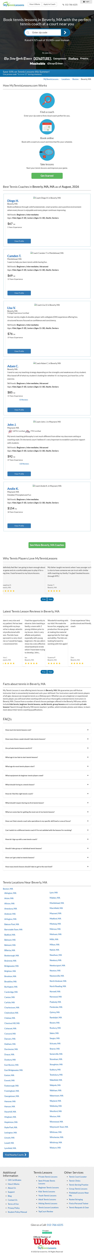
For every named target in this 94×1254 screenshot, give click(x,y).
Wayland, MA (55, 1101)
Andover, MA (10, 914)
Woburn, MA (55, 1148)
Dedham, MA (10, 1044)
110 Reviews (24, 464)
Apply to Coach (49, 4)
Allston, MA (9, 903)
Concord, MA (10, 1034)
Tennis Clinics (74, 1181)
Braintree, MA (10, 961)
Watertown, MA (56, 1096)
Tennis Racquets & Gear (79, 1207)
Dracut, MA (9, 1054)
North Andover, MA (58, 981)
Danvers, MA (9, 1039)
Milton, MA (54, 944)
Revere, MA (54, 1023)
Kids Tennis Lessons (46, 1191)
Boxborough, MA (11, 955)
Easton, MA (9, 1075)
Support (11, 1192)
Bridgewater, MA (11, 966)
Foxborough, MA (11, 1086)
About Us (12, 1188)
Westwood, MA (56, 1122)
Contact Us (12, 1200)
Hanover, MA (10, 1101)
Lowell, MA (9, 1143)
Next (50, 599)
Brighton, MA (10, 971)
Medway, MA (55, 924)
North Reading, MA (58, 986)
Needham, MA (56, 955)
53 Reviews (23, 400)
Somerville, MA (56, 1054)
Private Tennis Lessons (47, 1177)
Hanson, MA (9, 1106)
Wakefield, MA (56, 1080)
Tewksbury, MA (56, 1075)
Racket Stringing (76, 1199)
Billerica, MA (9, 950)
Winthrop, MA (56, 1142)
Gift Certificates (14, 1180)
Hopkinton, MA (11, 1122)
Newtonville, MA (57, 976)
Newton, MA (55, 970)
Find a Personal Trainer (78, 1203)
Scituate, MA (55, 1043)
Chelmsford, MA (11, 1013)
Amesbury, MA (10, 909)
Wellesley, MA (56, 1106)
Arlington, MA (10, 919)
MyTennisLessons (51, 79)
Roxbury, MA (55, 1028)
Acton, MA (8, 898)
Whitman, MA (56, 1132)
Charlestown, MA (11, 1007)
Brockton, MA (10, 976)
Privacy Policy (14, 1208)
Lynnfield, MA (10, 1148)
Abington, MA (10, 893)
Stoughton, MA (56, 1064)
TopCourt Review (45, 1211)
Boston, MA (8, 889)
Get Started (47, 175)
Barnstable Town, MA (13, 929)
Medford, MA (55, 918)
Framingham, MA (11, 1091)
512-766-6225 (55, 1224)
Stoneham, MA (56, 1059)
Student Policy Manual (17, 1212)
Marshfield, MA (56, 908)
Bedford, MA (9, 935)
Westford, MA (56, 1111)
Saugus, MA (55, 1038)
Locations (66, 79)
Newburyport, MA (57, 965)
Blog (10, 1196)
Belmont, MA (10, 940)
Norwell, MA (55, 991)
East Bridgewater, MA (13, 1070)
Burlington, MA (10, 987)
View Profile (19, 241)
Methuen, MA (55, 934)
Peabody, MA (55, 1002)
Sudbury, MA (55, 1070)
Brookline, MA (10, 981)
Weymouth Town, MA (59, 1127)
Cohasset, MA (10, 1028)
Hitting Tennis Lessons (47, 1203)
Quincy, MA (55, 1012)
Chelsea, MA (9, 1018)
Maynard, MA (55, 913)
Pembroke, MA (56, 1007)
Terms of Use (13, 1204)
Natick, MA (54, 950)
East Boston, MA (11, 1065)
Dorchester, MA (11, 1049)
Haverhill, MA (10, 1112)
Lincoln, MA (9, 1138)
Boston (75, 79)
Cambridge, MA (11, 992)
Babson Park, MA (11, 924)
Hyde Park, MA (10, 1127)
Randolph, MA (56, 1017)
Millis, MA (54, 939)
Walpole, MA (55, 1085)
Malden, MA (55, 898)
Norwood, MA (56, 997)
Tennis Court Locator (78, 1177)
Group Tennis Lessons (78, 1189)
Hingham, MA (10, 1117)
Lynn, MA (54, 892)
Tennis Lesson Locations (48, 1207)
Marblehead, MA (57, 903)
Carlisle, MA (9, 1002)
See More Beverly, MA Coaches (47, 545)
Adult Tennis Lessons (47, 1199)
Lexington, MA (10, 1132)
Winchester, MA (56, 1137)
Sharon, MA (55, 1049)
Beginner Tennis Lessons (48, 1187)
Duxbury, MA (10, 1060)
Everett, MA (9, 1080)
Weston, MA (55, 1116)
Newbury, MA (55, 960)
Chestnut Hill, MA (12, 1023)
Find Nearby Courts (14, 1154)
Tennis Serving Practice (78, 1185)
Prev (44, 599)
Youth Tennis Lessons (47, 1195)
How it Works (34, 4)
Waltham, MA (55, 1090)
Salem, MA (54, 1033)
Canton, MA (9, 997)
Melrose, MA (55, 929)
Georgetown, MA (11, 1096)
